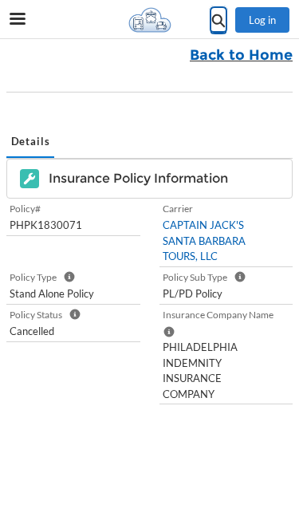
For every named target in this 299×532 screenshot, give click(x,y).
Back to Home (241, 55)
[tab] (30, 143)
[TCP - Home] (150, 20)
